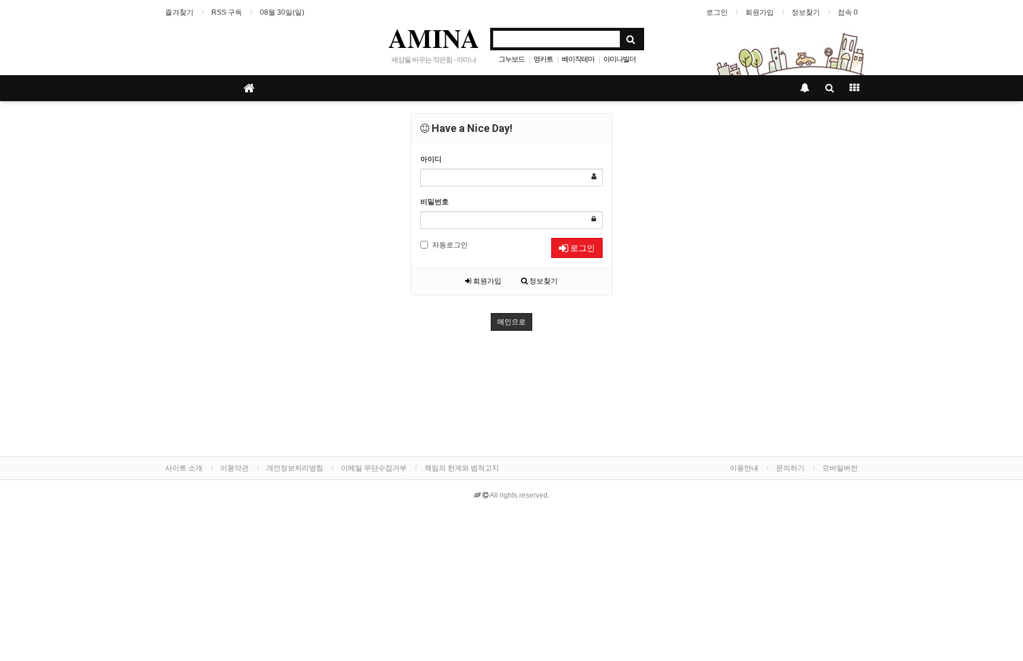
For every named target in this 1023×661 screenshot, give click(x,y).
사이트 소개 (183, 468)
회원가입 (759, 12)
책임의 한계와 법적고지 (461, 468)
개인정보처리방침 (294, 468)
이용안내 (744, 468)
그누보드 (511, 59)
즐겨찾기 (179, 12)
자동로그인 (450, 245)
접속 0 (848, 12)
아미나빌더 (619, 59)
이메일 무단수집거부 (374, 468)
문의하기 (790, 468)
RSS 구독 (226, 12)
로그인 (717, 12)
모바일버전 (840, 468)
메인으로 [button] (511, 322)
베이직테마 (578, 59)
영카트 (543, 59)
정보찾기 (806, 12)
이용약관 (234, 468)
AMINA (434, 38)
